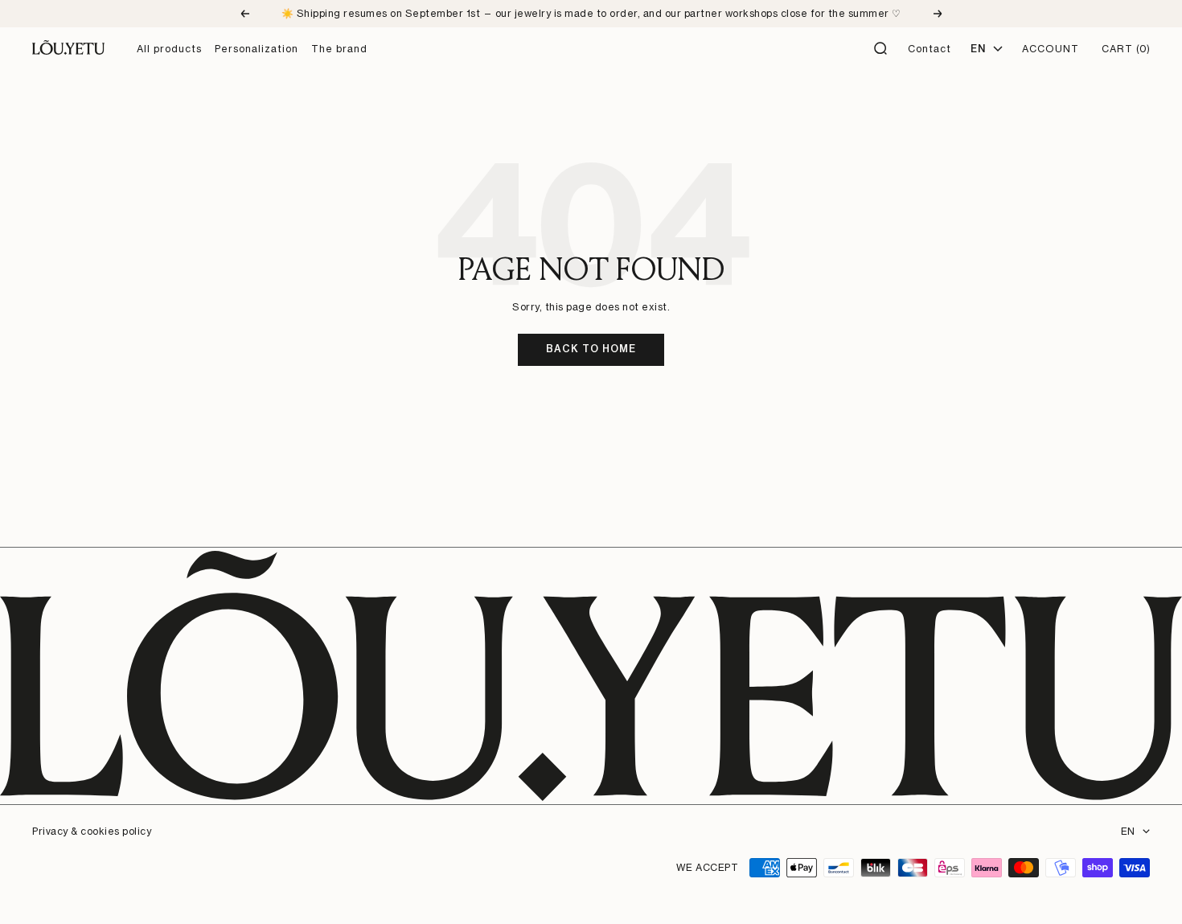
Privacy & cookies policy (91, 831)
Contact (929, 49)
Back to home (591, 349)
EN (1128, 831)
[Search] (881, 49)
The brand (339, 49)
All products (169, 49)
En (978, 49)
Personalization (256, 49)
